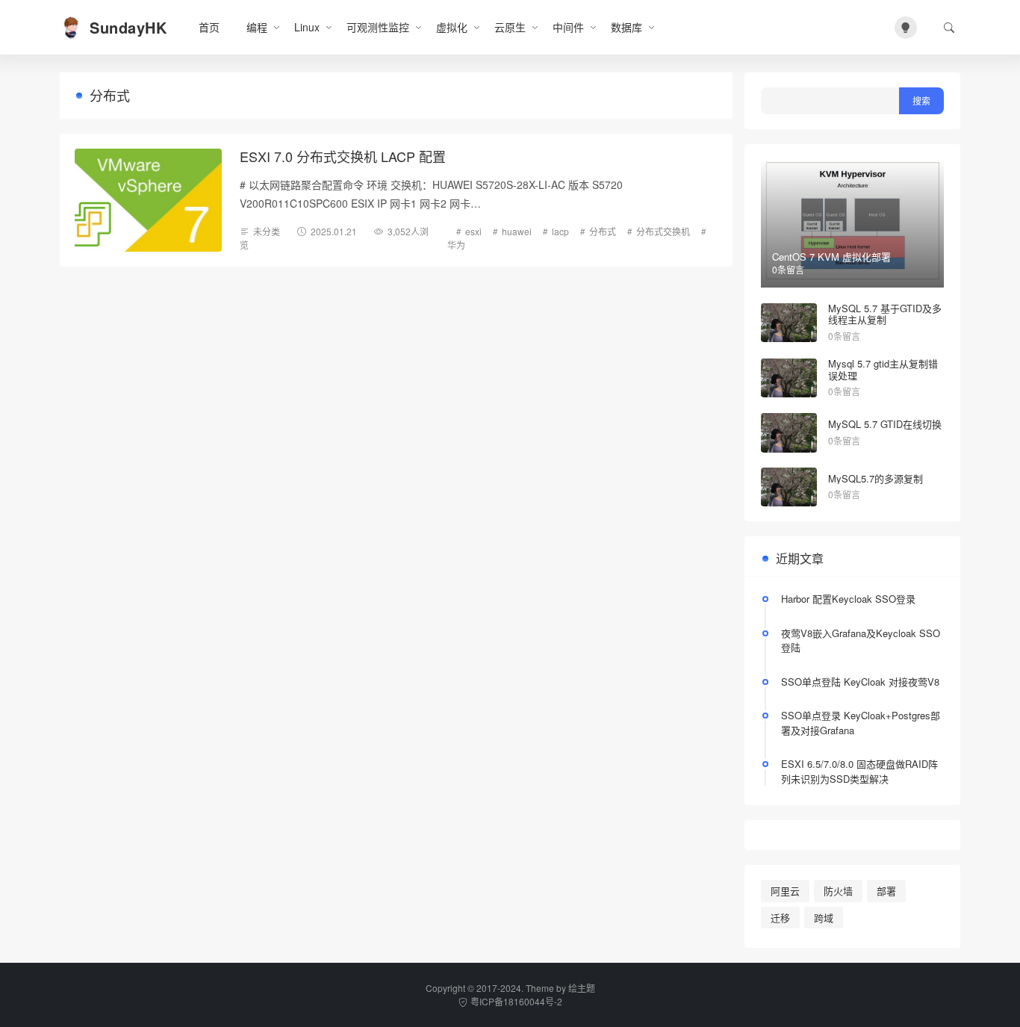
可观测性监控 (377, 26)
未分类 (266, 231)
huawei (517, 231)
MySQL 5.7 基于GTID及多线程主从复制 (885, 314)
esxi (473, 231)
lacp (560, 231)
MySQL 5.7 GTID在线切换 (885, 424)
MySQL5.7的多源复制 (875, 478)
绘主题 (581, 987)
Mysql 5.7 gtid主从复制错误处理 (883, 369)
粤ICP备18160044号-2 (516, 1001)
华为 (456, 244)
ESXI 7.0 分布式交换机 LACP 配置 (343, 156)
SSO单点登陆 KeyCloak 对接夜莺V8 (860, 681)
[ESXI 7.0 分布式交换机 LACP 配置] (148, 200)
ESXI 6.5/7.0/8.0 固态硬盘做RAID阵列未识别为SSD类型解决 (859, 771)
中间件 (568, 26)
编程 (256, 26)
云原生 (510, 26)
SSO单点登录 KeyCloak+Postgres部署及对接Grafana (860, 722)
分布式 (602, 231)
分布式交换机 (663, 231)
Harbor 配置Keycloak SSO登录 (848, 599)
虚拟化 (451, 26)
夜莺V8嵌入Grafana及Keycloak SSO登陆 (860, 640)
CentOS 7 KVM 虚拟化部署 (831, 256)
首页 (209, 26)
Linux (307, 26)
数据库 (626, 26)
